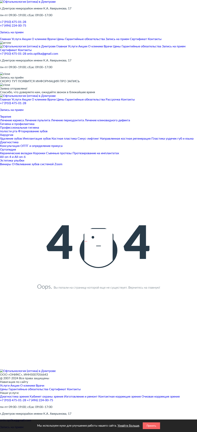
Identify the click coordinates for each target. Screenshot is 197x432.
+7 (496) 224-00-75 (13, 25)
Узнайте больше (128, 425)
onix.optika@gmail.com (42, 53)
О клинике (39, 39)
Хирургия (6, 134)
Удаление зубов (11, 138)
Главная (5, 39)
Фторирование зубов (33, 131)
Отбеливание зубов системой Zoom (37, 164)
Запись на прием (117, 39)
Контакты (155, 39)
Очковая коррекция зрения (161, 396)
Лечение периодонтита (67, 120)
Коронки (39, 153)
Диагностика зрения (14, 396)
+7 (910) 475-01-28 (13, 21)
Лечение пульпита (37, 120)
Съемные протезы (59, 153)
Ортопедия (8, 149)
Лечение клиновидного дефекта (107, 120)
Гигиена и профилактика (17, 124)
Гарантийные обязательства (85, 39)
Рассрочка (113, 99)
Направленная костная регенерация (125, 138)
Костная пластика (64, 138)
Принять (151, 425)
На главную (98, 308)
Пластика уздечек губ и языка (172, 138)
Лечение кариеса (12, 120)
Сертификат (138, 39)
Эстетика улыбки (12, 160)
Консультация (10, 145)
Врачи (51, 39)
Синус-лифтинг (88, 138)
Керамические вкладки (16, 153)
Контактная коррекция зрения (119, 396)
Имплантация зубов (37, 138)
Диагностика (9, 142)
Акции (26, 39)
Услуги (16, 39)
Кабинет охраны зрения (46, 396)
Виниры (5, 164)
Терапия (5, 116)
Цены (60, 39)
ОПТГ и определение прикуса (41, 145)
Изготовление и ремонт (81, 396)
